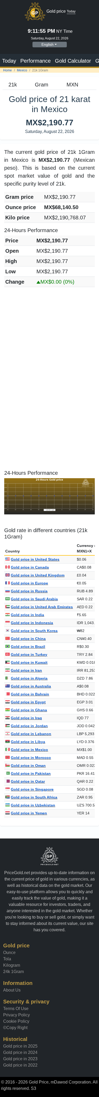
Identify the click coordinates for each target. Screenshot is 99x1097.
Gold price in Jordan (29, 726)
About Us (12, 990)
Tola (7, 959)
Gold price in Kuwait (29, 662)
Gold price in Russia (29, 591)
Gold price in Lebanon (31, 734)
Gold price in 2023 (20, 1059)
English (47, 44)
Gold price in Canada (30, 567)
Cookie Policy (16, 1021)
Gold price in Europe (29, 583)
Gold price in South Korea (34, 631)
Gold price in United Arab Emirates (42, 607)
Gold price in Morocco (31, 757)
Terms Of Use (16, 1008)
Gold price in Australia (31, 686)
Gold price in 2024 (20, 1052)
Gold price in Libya (28, 742)
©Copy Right (15, 1027)
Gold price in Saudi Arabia (34, 599)
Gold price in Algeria (29, 678)
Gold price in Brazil (28, 646)
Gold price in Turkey (29, 654)
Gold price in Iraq (26, 718)
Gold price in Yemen (29, 813)
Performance (35, 61)
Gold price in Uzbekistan (33, 805)
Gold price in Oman (28, 765)
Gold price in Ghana (29, 710)
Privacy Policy (16, 1015)
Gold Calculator (73, 61)
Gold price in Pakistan (31, 773)
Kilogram (11, 965)
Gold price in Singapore (32, 789)
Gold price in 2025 (20, 1046)
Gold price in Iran (26, 670)
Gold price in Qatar (28, 781)
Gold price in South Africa (34, 797)
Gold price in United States (35, 559)
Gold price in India (27, 615)
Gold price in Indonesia (32, 623)
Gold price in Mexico (29, 750)
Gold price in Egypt (28, 702)
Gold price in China (28, 639)
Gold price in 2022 (20, 1065)
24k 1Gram (13, 971)
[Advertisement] (49, 340)
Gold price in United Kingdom (37, 575)
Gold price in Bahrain (30, 694)
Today (9, 61)
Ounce (9, 952)
